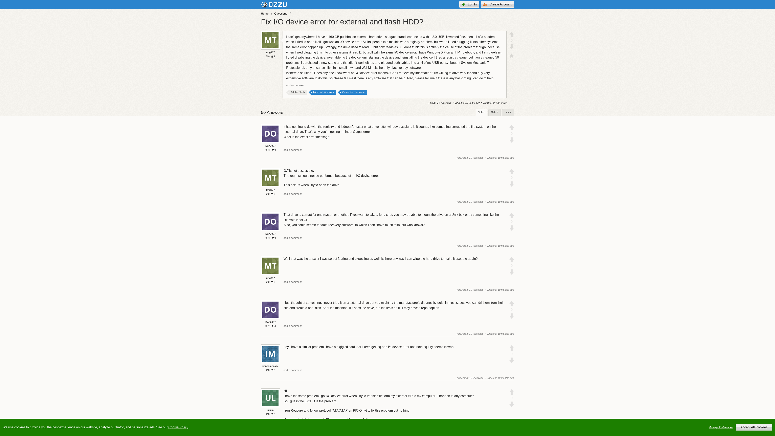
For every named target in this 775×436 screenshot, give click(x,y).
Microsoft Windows (323, 92)
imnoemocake (270, 366)
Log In (472, 4)
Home (265, 13)
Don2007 (270, 146)
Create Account (500, 4)
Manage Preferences (721, 427)
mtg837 (270, 52)
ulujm (270, 410)
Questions (280, 13)
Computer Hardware (353, 92)
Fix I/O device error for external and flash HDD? (342, 22)
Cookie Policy (178, 427)
